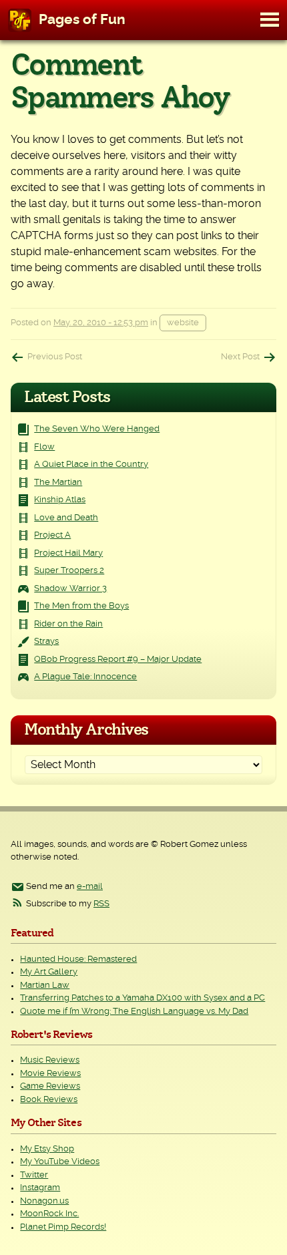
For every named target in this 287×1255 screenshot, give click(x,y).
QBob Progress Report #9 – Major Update (118, 659)
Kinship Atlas (59, 500)
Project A (52, 535)
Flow (44, 447)
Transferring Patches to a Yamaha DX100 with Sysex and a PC (142, 998)
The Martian (58, 482)
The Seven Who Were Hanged (97, 429)
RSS (101, 904)
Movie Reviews (50, 1073)
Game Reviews (50, 1086)
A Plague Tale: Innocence (85, 677)
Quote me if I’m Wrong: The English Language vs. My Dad (134, 1011)
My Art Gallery (48, 972)
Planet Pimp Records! (63, 1227)
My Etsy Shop (47, 1149)
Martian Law (44, 985)
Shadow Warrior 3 (70, 588)
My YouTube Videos (59, 1161)
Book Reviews (48, 1099)
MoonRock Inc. (49, 1214)
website (183, 323)
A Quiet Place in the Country (91, 464)
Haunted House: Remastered (78, 959)
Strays (46, 641)
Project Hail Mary (68, 553)
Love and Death (66, 518)
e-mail (90, 886)
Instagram (40, 1188)
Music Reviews (49, 1060)
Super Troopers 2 (69, 570)
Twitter (34, 1175)
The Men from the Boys (81, 606)
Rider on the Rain (68, 624)
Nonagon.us (44, 1201)
